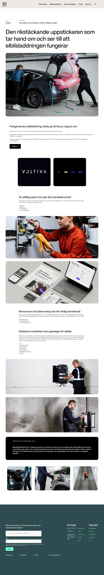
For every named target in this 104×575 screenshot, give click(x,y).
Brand (79, 540)
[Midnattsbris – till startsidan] (4, 4)
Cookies (80, 537)
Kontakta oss (81, 528)
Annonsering (92, 537)
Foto (90, 540)
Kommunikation (92, 534)
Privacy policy (81, 534)
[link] (43, 4)
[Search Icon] (95, 4)
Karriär (79, 531)
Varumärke (91, 531)
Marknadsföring (92, 528)
